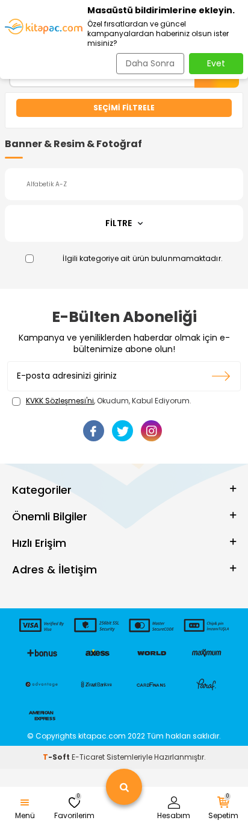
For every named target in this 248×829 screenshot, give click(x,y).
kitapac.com (102, 736)
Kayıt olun (221, 376)
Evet (216, 63)
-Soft (57, 757)
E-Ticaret (88, 757)
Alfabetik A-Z (46, 184)
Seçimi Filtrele (124, 107)
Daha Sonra (150, 63)
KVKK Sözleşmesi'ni (60, 401)
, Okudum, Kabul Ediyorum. (108, 401)
